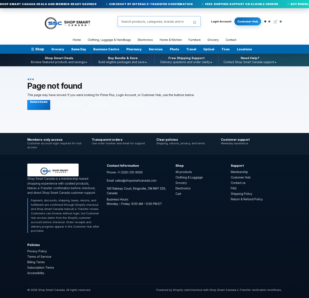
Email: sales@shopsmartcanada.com (131, 180)
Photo (174, 49)
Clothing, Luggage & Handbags (109, 40)
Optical (208, 49)
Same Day (78, 49)
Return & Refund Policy (247, 199)
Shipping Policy (241, 193)
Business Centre (106, 49)
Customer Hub (247, 21)
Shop (37, 49)
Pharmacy (134, 49)
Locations (244, 49)
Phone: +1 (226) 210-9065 (125, 172)
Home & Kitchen (171, 40)
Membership (239, 172)
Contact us (238, 183)
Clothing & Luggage (189, 177)
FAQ (233, 188)
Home (77, 40)
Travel (191, 49)
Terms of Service (39, 256)
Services (156, 49)
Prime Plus (100, 105)
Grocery (213, 40)
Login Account (221, 21)
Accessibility (35, 273)
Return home (39, 101)
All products (184, 172)
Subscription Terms (40, 267)
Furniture (195, 40)
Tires (225, 49)
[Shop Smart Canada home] (65, 21)
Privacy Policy (37, 251)
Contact (231, 40)
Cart (178, 193)
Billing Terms (36, 262)
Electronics (145, 40)
